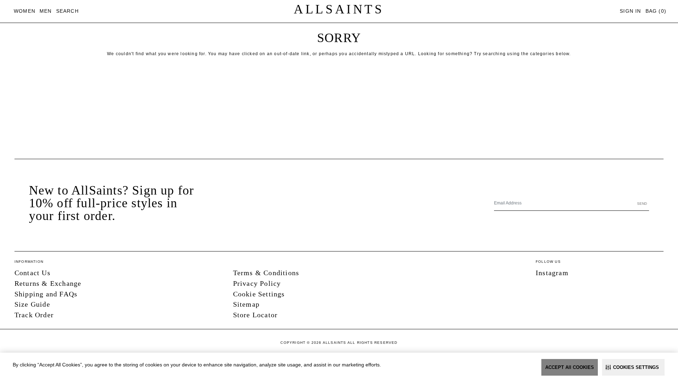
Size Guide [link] (32, 304)
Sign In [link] (630, 11)
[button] (633, 367)
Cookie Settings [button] (259, 294)
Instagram (552, 273)
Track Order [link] (34, 315)
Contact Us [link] (32, 273)
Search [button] (67, 11)
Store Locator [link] (255, 315)
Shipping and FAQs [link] (45, 294)
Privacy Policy (257, 283)
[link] (24, 11)
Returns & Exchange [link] (48, 283)
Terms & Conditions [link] (266, 273)
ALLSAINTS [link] (339, 9)
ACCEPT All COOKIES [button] (569, 367)
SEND (642, 204)
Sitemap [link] (246, 304)
